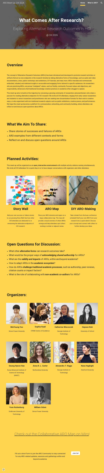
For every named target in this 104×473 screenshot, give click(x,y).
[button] (101, 2)
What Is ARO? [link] (93, 3)
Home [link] (82, 3)
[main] (52, 22)
